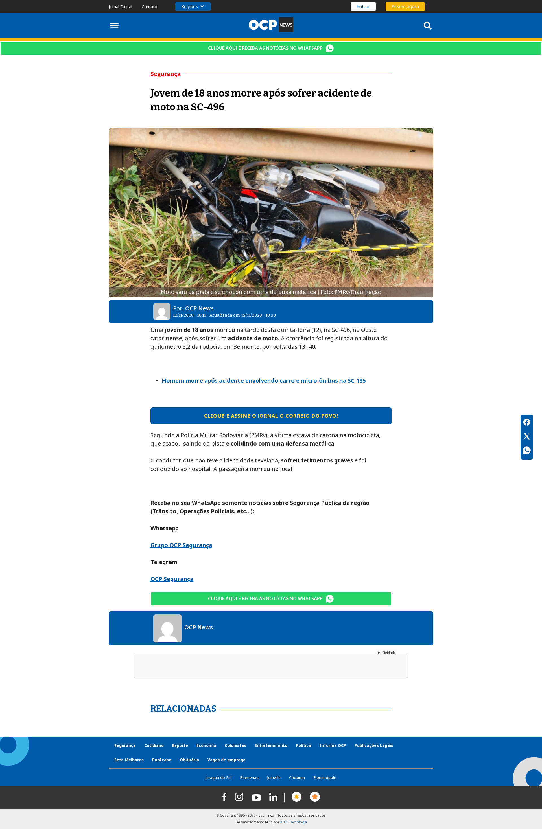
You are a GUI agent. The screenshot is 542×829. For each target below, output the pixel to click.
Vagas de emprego (226, 759)
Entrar (363, 6)
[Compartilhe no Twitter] (527, 437)
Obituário (189, 759)
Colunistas (235, 745)
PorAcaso (161, 759)
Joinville (274, 777)
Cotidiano (154, 745)
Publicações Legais (374, 745)
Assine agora (405, 6)
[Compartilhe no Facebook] (527, 423)
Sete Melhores (129, 759)
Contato (149, 6)
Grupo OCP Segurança (181, 545)
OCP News (199, 308)
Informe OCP (333, 745)
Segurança (125, 745)
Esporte (180, 745)
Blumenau (249, 777)
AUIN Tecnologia (293, 822)
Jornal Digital (120, 6)
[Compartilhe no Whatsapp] (527, 451)
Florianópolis (325, 777)
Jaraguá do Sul (218, 777)
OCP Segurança (171, 579)
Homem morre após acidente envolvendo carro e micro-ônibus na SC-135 (264, 380)
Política (303, 745)
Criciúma (297, 777)
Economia (206, 745)
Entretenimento (271, 745)
